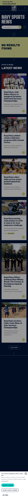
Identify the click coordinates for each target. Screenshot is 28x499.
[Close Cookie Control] (26, 474)
